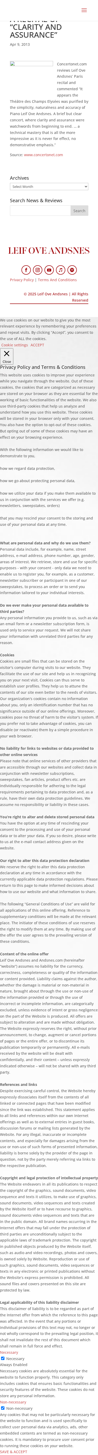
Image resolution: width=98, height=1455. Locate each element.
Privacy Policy (22, 279)
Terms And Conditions (57, 279)
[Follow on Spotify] (72, 270)
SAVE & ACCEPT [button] (13, 1451)
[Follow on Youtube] (49, 270)
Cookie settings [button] (14, 344)
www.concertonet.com (43, 154)
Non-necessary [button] (13, 1402)
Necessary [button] (9, 1352)
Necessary (15, 1358)
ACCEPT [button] (37, 344)
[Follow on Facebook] (26, 270)
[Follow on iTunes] (60, 270)
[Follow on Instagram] (37, 270)
